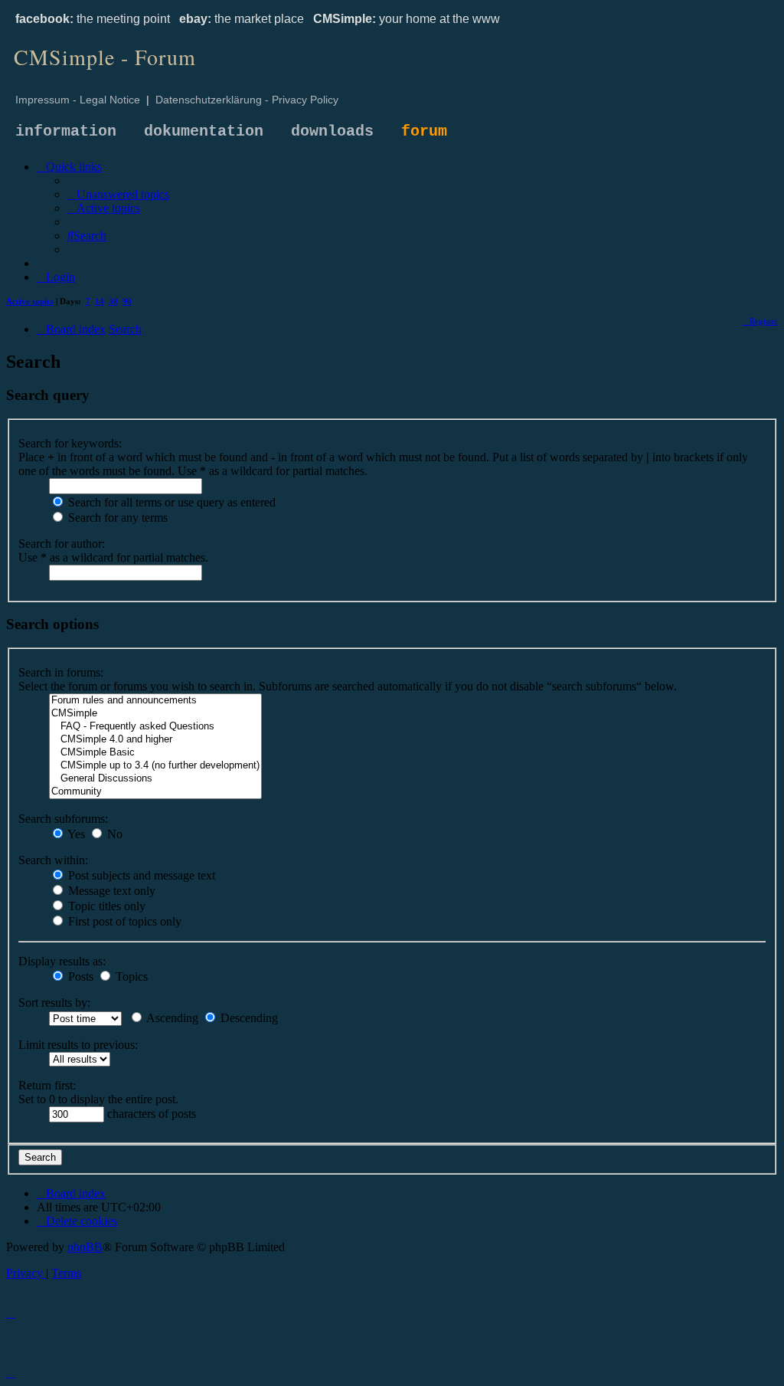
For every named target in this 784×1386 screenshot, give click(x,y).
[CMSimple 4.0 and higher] (155, 739)
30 (113, 301)
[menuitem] (118, 194)
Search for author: (61, 543)
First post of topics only (123, 921)
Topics (130, 976)
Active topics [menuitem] (30, 301)
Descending (247, 1017)
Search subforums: (63, 818)
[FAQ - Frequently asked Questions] (155, 726)
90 (127, 301)
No (113, 833)
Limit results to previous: (78, 1044)
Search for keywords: (70, 443)
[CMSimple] (155, 713)
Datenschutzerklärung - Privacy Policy (246, 99)
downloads (332, 131)
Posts (79, 976)
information (65, 131)
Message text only (110, 890)
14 (99, 301)
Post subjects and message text (140, 875)
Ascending (171, 1017)
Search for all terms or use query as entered (170, 502)
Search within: (53, 860)
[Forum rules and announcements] (155, 700)
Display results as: (62, 961)
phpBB (85, 1246)
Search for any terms (116, 517)
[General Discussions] (155, 778)
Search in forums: (60, 672)
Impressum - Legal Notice (77, 99)
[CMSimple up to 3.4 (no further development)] (155, 765)
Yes (75, 833)
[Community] (155, 791)
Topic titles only (105, 906)
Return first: (47, 1085)
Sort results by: (54, 1002)
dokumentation (203, 131)
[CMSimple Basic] (155, 752)
